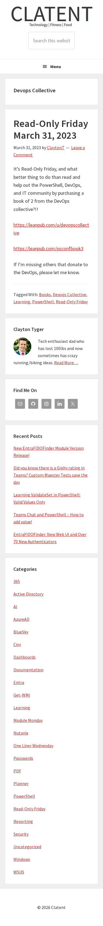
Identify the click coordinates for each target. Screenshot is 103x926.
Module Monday (28, 720)
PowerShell (43, 301)
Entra (18, 682)
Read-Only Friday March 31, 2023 (50, 129)
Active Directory (28, 594)
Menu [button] (55, 66)
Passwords (23, 758)
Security (21, 834)
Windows (21, 859)
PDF (17, 771)
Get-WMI (21, 695)
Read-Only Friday (72, 301)
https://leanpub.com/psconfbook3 (48, 248)
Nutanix (20, 733)
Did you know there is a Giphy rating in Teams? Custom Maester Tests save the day (50, 475)
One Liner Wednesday (33, 745)
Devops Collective (69, 294)
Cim (17, 644)
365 (16, 581)
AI (15, 606)
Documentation (28, 669)
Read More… (66, 362)
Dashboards (24, 657)
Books (45, 294)
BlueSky (20, 632)
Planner (21, 783)
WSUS (18, 872)
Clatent (51, 16)
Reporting (23, 821)
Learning (21, 301)
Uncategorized (27, 846)
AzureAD (21, 619)
